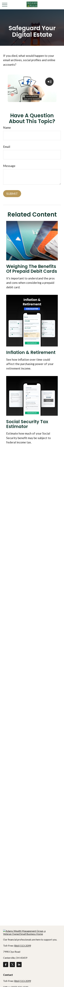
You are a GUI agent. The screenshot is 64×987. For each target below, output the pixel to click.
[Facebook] (5, 964)
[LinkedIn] (19, 964)
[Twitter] (12, 964)
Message (9, 166)
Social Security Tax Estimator (27, 424)
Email (6, 146)
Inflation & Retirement (30, 352)
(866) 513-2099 (22, 945)
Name (7, 127)
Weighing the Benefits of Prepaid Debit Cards (31, 268)
